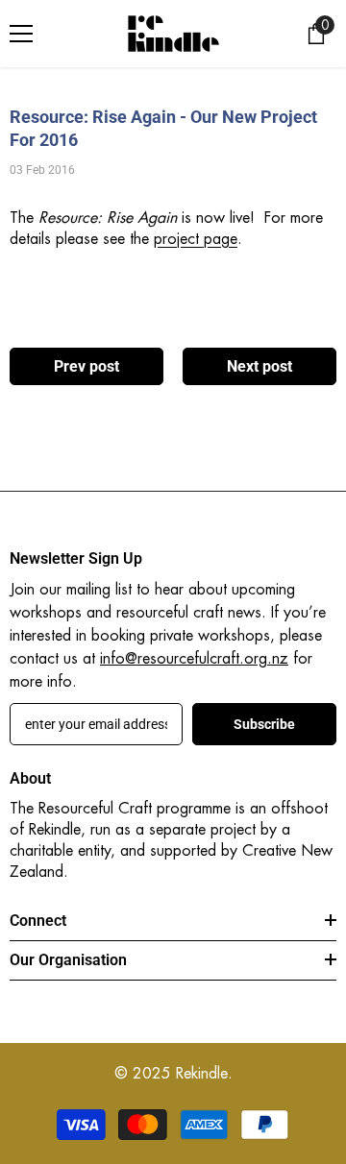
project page (195, 239)
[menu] (21, 33)
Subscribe (264, 724)
